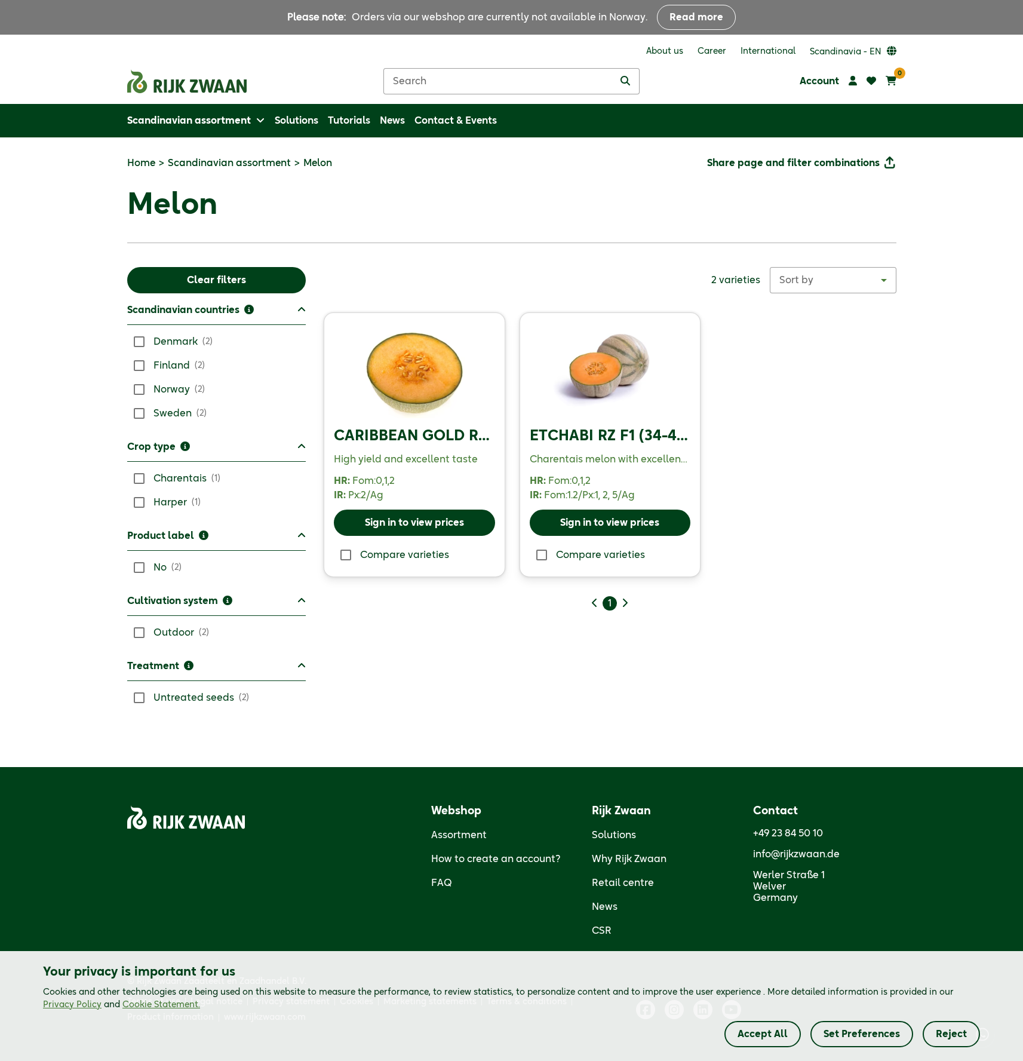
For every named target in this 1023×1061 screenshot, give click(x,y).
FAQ (441, 883)
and (121, 1005)
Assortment (459, 835)
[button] (216, 314)
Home (141, 163)
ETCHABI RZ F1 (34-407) (615, 436)
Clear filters (216, 280)
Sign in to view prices (414, 523)
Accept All (763, 1034)
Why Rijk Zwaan (629, 859)
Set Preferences (862, 1034)
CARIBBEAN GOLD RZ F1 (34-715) (450, 436)
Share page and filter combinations (793, 163)
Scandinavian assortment (229, 163)
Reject (951, 1034)
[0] (891, 81)
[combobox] (833, 280)
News (605, 907)
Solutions (614, 835)
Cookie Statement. (161, 1005)
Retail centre (623, 883)
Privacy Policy (72, 1005)
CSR (602, 931)
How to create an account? (496, 859)
